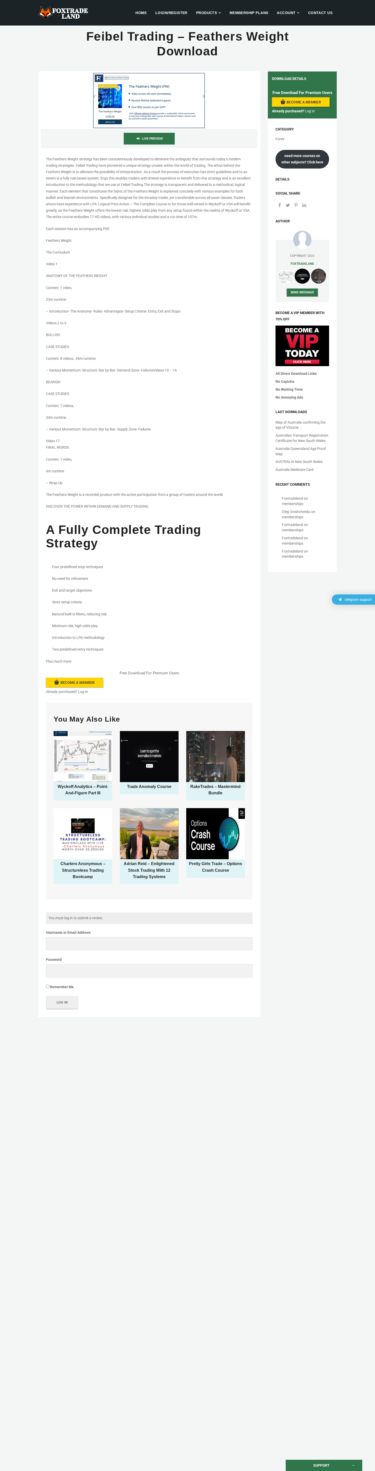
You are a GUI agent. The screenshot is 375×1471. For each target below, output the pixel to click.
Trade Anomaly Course (149, 786)
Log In (83, 692)
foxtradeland (302, 264)
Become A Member (77, 682)
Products (206, 13)
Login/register (171, 13)
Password (54, 960)
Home (141, 13)
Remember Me (61, 987)
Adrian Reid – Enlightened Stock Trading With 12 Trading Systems (149, 870)
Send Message (302, 292)
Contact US (320, 13)
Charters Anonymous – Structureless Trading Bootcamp (82, 870)
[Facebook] (280, 206)
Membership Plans (249, 13)
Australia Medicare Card (295, 470)
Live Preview (152, 138)
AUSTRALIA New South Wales (299, 462)
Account (286, 13)
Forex (280, 139)
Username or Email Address (68, 932)
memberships (292, 504)
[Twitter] (288, 206)
